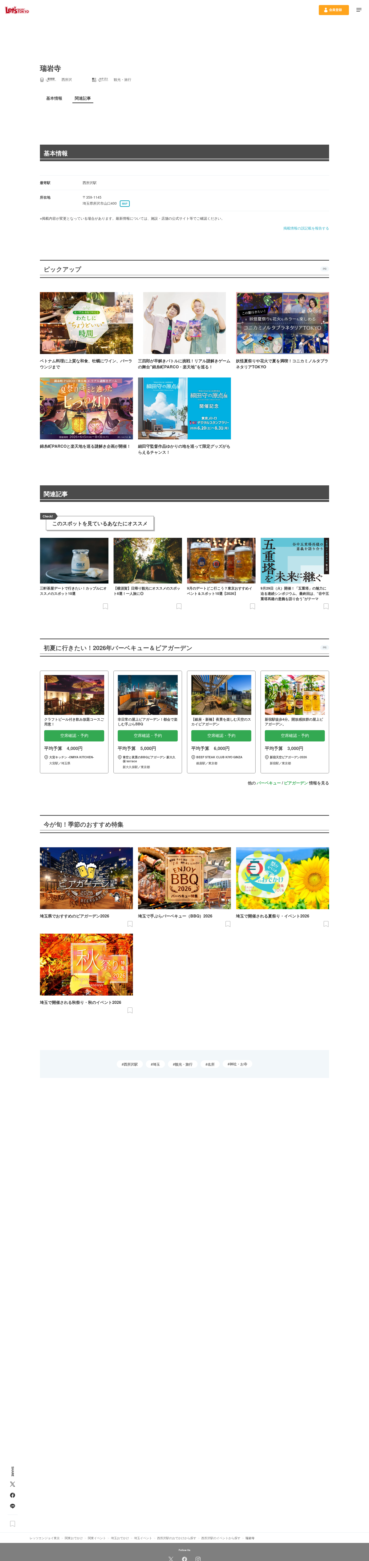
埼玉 (156, 1064)
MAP (125, 203)
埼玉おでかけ (120, 1538)
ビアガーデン (296, 783)
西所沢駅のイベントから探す (220, 1538)
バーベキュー (269, 783)
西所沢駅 (131, 1064)
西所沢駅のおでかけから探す (176, 1538)
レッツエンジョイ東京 (45, 1538)
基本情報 (56, 153)
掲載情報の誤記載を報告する (306, 227)
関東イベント (97, 1538)
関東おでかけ (74, 1538)
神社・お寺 (238, 1063)
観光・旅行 (184, 1064)
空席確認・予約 (74, 735)
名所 (211, 1064)
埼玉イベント (143, 1538)
